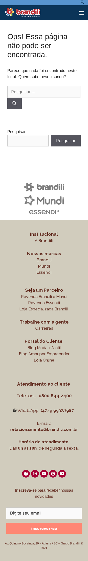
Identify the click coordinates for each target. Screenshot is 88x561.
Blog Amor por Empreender (44, 354)
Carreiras (44, 328)
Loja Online (44, 360)
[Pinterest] (53, 474)
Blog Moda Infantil (44, 347)
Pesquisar (16, 131)
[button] (81, 13)
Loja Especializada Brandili (43, 309)
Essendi (44, 272)
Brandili (44, 259)
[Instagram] (35, 474)
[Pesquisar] (14, 103)
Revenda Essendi (44, 302)
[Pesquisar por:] (43, 92)
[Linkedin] (62, 474)
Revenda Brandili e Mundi (44, 296)
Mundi (44, 266)
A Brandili (44, 240)
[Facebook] (26, 474)
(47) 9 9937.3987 (57, 410)
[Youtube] (44, 474)
